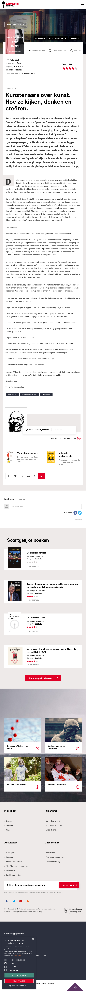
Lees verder (17, 955)
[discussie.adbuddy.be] (43, 509)
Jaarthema (50, 852)
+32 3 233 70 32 (19, 946)
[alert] (19, 962)
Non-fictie (17, 63)
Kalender (9, 825)
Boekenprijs (10, 870)
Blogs (7, 829)
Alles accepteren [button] (19, 975)
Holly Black (15, 60)
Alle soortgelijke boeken (40, 678)
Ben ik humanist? (53, 821)
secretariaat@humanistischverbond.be (29, 955)
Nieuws (8, 821)
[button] (19, 986)
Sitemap (51, 984)
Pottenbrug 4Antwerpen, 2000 (20, 966)
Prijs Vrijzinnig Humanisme (16, 866)
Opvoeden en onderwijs (55, 857)
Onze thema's (51, 829)
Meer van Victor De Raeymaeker (63, 438)
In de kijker (9, 852)
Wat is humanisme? (54, 825)
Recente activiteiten (13, 861)
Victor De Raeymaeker (27, 73)
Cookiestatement (40, 984)
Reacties (77, 50)
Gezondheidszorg (53, 861)
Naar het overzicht (15, 24)
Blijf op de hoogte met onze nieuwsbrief (40, 885)
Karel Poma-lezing (13, 875)
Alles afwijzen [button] (19, 981)
